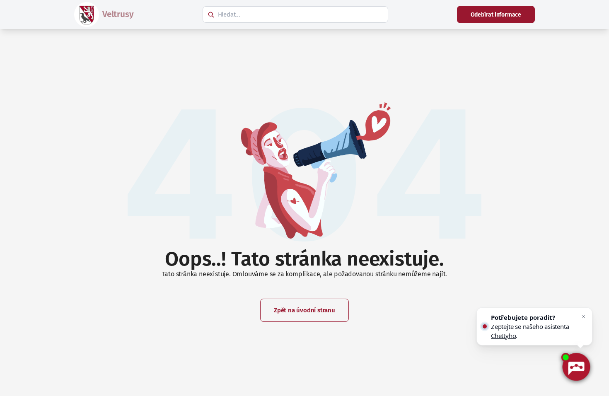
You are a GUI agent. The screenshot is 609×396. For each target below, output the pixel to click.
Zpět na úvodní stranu (304, 310)
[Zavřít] (583, 316)
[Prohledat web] (211, 14)
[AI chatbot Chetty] (576, 367)
